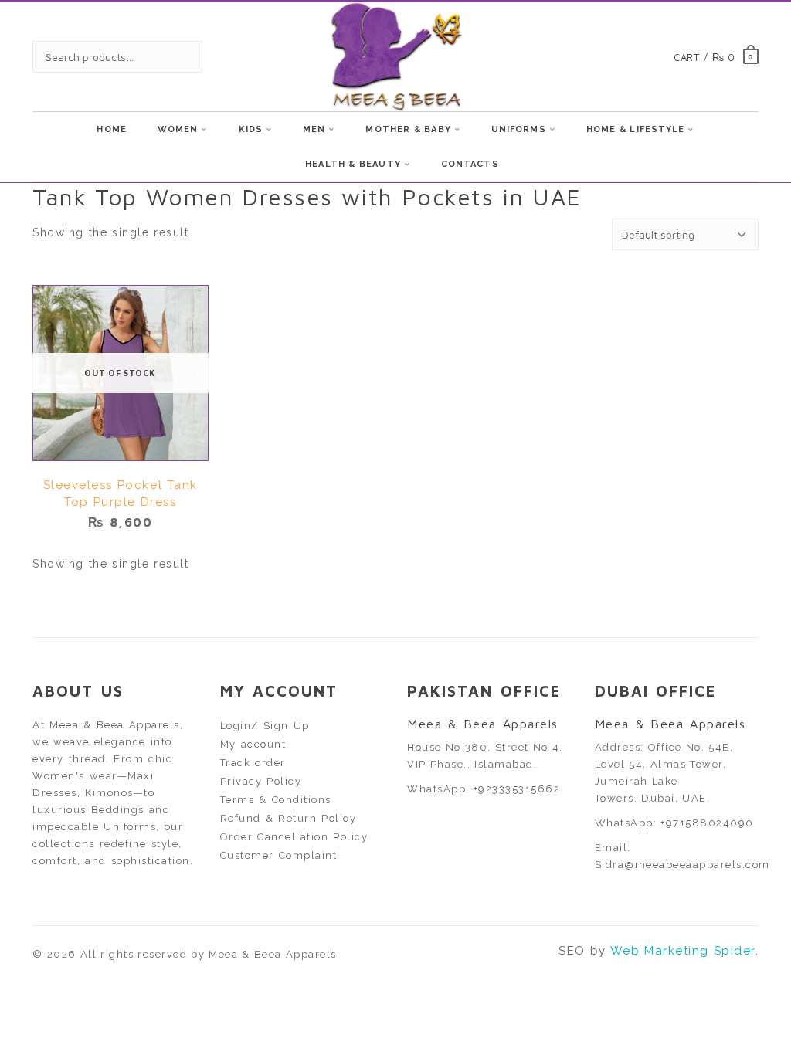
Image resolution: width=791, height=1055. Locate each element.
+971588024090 (707, 823)
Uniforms (518, 129)
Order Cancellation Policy (294, 837)
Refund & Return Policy (288, 818)
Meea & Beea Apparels (273, 954)
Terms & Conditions (275, 800)
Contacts (470, 164)
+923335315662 (517, 789)
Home (111, 129)
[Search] (175, 57)
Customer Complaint (279, 855)
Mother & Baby (407, 129)
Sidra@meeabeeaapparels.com (682, 864)
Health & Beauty (353, 164)
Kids (251, 129)
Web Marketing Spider (682, 951)
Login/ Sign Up (265, 725)
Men (314, 129)
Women (178, 129)
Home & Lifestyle (635, 129)
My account (253, 744)
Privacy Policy (261, 781)
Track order (253, 762)
